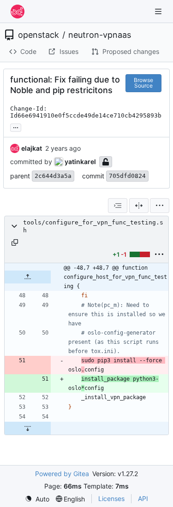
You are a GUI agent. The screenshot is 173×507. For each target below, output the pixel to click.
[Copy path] (14, 242)
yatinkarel (80, 161)
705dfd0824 (127, 175)
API (143, 498)
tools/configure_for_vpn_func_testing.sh (93, 226)
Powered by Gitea (62, 474)
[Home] (17, 11)
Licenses (111, 498)
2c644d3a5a (53, 175)
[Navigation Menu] (159, 11)
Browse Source (143, 83)
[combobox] (117, 205)
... (15, 127)
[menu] (159, 205)
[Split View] (139, 205)
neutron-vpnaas (99, 35)
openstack (38, 35)
